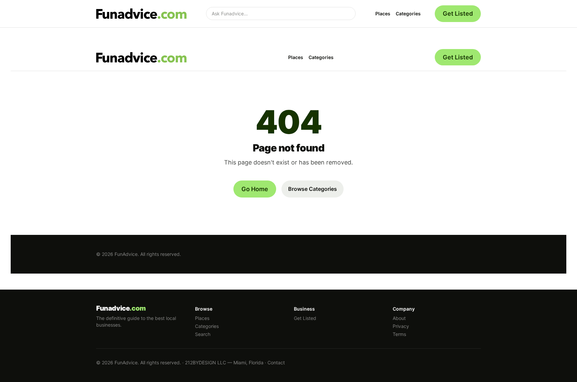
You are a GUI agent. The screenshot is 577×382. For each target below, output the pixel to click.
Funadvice (121, 308)
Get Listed (458, 13)
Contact (276, 362)
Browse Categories (312, 188)
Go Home (254, 189)
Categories (408, 13)
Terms (399, 334)
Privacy (401, 326)
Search (202, 334)
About (399, 318)
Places (382, 13)
